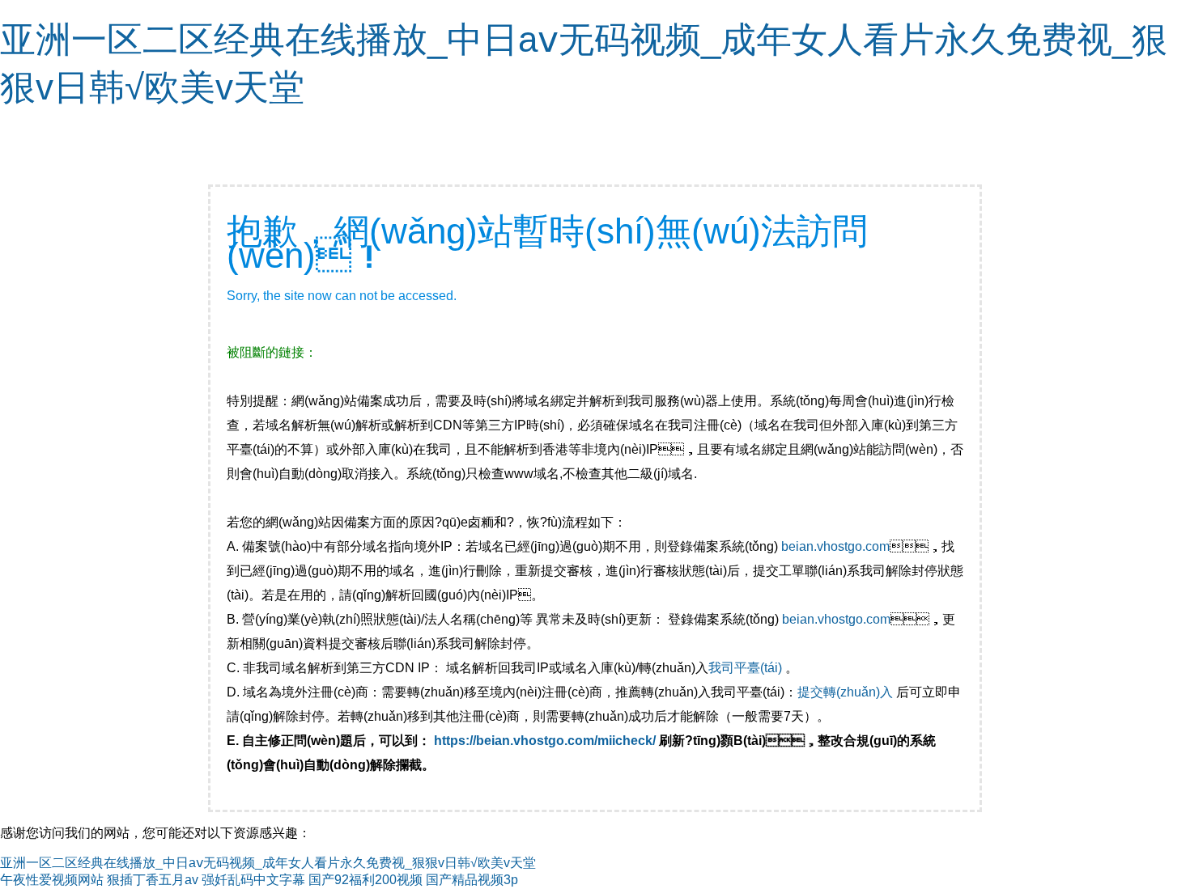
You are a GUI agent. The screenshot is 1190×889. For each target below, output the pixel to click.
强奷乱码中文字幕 (253, 880)
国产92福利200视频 (365, 880)
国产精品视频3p (472, 880)
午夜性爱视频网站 (52, 880)
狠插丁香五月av (152, 880)
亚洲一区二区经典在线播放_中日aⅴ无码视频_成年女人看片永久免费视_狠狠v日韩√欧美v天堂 (268, 863)
